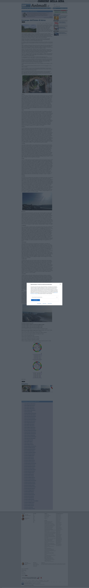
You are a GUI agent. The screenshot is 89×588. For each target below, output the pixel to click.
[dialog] (44, 294)
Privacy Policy (50, 303)
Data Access (44, 303)
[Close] (60, 284)
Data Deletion (39, 303)
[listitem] (44, 297)
